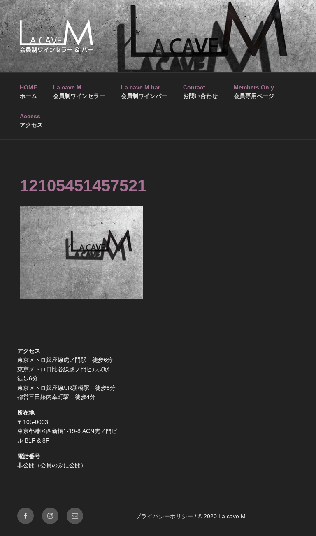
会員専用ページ (254, 91)
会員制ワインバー (144, 91)
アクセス (31, 120)
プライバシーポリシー (164, 516)
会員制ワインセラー (79, 91)
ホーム (28, 91)
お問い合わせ (200, 91)
